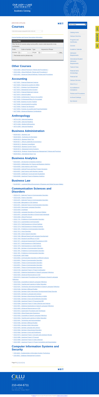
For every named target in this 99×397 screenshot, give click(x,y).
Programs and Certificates (74, 41)
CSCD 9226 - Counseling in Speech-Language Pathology (30, 282)
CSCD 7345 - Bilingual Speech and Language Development (31, 236)
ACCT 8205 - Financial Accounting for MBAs (26, 85)
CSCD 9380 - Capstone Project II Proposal (26, 337)
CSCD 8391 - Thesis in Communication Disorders (28, 260)
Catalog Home (74, 32)
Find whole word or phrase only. (23, 55)
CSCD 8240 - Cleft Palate (21, 255)
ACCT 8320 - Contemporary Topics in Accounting (28, 97)
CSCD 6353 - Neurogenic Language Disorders (27, 207)
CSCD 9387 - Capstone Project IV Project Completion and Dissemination (35, 342)
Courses (72, 46)
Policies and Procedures (77, 93)
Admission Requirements (74, 54)
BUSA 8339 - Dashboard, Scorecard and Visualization (29, 174)
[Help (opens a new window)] (62, 23)
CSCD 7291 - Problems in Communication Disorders (29, 229)
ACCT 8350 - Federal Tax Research (24, 106)
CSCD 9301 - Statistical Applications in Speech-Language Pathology (34, 306)
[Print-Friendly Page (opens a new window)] (60, 23)
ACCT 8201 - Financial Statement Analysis (26, 82)
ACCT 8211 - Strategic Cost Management (26, 87)
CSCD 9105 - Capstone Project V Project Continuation (29, 270)
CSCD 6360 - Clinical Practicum (23, 217)
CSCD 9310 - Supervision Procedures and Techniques (29, 311)
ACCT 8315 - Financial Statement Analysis (26, 92)
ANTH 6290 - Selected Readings (23, 122)
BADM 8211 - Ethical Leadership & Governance (27, 142)
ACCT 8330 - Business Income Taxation (25, 101)
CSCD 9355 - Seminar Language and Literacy (27, 327)
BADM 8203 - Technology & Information (25, 137)
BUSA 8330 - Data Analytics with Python (25, 166)
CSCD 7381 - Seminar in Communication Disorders (28, 248)
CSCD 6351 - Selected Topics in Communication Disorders (31, 205)
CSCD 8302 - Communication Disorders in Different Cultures (31, 258)
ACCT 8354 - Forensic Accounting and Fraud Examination (30, 109)
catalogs (34, 395)
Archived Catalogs (75, 97)
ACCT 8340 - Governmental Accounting (25, 104)
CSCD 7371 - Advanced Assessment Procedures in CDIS (30, 241)
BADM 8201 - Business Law (22, 134)
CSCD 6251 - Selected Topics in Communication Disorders (31, 200)
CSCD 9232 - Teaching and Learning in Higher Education (30, 284)
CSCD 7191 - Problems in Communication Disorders (29, 219)
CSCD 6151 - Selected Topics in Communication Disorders (31, 195)
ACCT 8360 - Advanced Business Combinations (27, 111)
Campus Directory (75, 36)
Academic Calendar (76, 49)
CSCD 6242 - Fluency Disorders (23, 197)
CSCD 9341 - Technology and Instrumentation (27, 320)
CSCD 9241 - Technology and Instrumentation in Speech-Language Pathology (36, 286)
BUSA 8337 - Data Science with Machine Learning (28, 171)
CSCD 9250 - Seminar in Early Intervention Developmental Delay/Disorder (35, 291)
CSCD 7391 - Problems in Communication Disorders (29, 250)
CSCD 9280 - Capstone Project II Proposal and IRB (29, 301)
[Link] (97, 29)
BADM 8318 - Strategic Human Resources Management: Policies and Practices (37, 151)
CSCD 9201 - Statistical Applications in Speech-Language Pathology (34, 272)
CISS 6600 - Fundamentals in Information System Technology (32, 353)
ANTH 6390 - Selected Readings (23, 126)
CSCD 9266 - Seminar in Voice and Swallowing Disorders (30, 299)
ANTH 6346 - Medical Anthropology (24, 124)
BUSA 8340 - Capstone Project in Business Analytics (29, 176)
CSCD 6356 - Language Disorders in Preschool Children (30, 212)
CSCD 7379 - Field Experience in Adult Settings (27, 246)
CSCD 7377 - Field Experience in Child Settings (27, 243)
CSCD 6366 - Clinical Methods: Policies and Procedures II (30, 72)
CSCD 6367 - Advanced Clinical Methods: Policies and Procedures (33, 74)
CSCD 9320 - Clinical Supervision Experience (27, 313)
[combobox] (27, 31)
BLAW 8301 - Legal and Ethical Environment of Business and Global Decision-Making (38, 184)
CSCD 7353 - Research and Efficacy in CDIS (26, 238)
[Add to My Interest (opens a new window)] (58, 23)
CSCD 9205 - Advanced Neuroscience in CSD (27, 275)
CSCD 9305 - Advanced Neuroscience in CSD (27, 308)
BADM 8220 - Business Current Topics (25, 146)
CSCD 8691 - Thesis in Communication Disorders (28, 267)
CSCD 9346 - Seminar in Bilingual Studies (25, 323)
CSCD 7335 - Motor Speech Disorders (25, 234)
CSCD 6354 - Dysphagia (21, 209)
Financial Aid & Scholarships (74, 72)
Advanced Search (81, 27)
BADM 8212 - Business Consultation (24, 144)
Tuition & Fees (74, 67)
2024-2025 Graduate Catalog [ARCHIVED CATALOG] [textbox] (23, 31)
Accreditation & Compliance (74, 89)
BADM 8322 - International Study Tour (25, 154)
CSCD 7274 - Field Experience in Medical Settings (28, 226)
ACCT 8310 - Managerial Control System (26, 89)
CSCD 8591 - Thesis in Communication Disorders (28, 265)
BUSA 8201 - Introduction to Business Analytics (28, 162)
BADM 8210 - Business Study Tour (24, 139)
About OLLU (73, 84)
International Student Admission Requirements (76, 61)
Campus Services (75, 80)
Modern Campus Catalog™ (62, 395)
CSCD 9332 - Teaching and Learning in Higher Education (30, 318)
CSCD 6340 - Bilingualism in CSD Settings (26, 202)
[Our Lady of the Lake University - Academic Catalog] (22, 11)
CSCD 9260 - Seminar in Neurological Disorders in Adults (30, 296)
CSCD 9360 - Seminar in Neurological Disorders (28, 330)
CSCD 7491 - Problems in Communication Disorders (29, 253)
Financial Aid (73, 76)
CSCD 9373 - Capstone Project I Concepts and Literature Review (33, 335)
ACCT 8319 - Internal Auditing (22, 94)
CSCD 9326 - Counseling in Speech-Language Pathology (30, 315)
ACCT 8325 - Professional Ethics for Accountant (28, 99)
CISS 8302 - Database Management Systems (27, 355)
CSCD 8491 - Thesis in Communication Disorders (28, 263)
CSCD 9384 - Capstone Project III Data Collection (28, 339)
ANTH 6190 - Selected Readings (23, 119)
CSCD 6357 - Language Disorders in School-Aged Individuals (31, 214)
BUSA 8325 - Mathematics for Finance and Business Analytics (32, 164)
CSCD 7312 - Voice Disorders (22, 231)
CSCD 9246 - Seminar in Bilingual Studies (25, 289)
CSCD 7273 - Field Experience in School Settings (28, 224)
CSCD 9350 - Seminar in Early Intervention (26, 325)
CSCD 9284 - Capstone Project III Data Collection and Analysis (32, 303)
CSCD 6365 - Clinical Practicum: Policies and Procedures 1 (31, 69)
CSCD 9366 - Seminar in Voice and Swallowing (27, 332)
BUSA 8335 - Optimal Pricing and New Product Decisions (30, 169)
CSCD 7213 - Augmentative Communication (26, 222)
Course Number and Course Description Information (27, 37)
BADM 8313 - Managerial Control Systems (26, 149)
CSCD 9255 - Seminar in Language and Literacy (27, 294)
